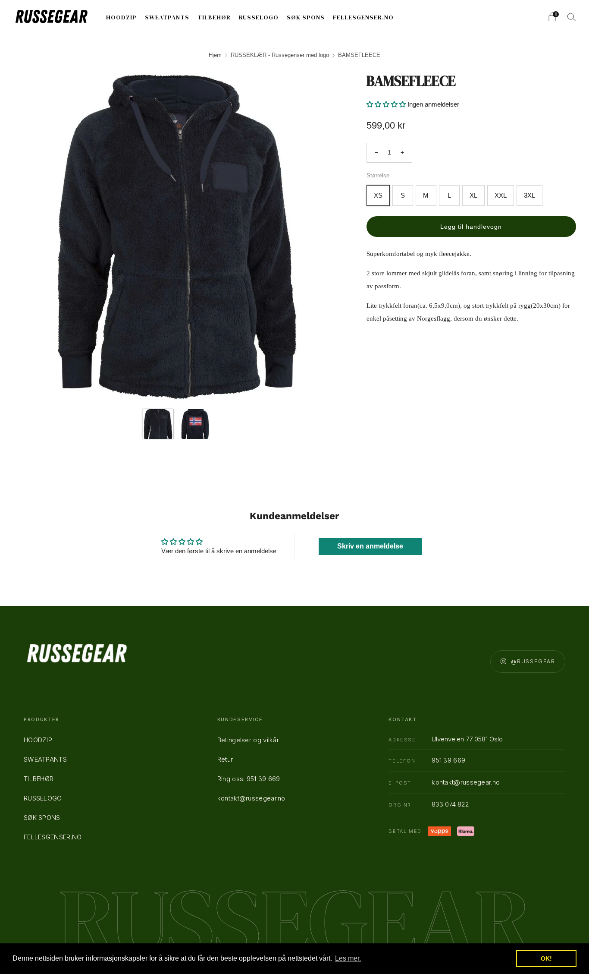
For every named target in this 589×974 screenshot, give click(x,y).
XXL (501, 195)
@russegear (533, 661)
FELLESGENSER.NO (363, 17)
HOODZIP (121, 17)
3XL (529, 195)
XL (473, 195)
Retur (225, 759)
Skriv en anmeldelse (370, 546)
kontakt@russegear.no (251, 798)
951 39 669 (448, 760)
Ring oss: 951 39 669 (248, 779)
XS (378, 195)
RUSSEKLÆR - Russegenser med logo (280, 55)
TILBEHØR (214, 17)
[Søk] (571, 17)
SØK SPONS (306, 17)
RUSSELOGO (259, 17)
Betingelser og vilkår (248, 740)
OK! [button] (546, 958)
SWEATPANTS (167, 17)
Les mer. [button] (348, 958)
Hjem (215, 55)
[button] (386, 104)
